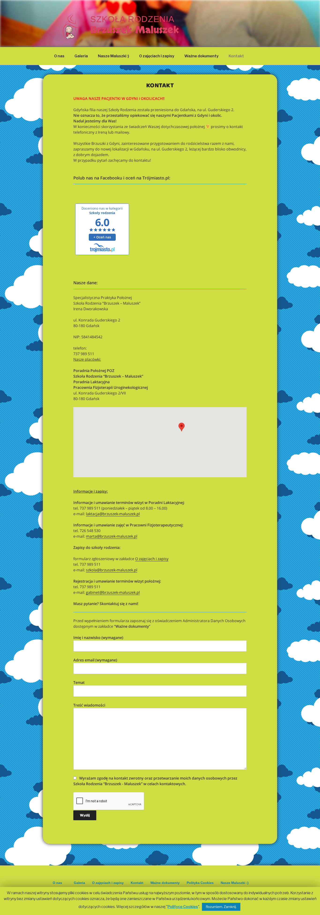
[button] (182, 430)
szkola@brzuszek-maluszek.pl (111, 569)
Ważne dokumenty (201, 56)
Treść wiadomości (89, 705)
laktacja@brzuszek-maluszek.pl (113, 513)
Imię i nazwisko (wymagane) (98, 637)
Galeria (81, 56)
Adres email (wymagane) (95, 660)
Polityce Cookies (182, 906)
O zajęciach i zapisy (156, 56)
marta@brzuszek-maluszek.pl (111, 536)
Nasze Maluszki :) (113, 56)
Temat (79, 682)
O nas (59, 56)
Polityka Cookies (200, 883)
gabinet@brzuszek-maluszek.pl (113, 592)
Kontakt (236, 56)
